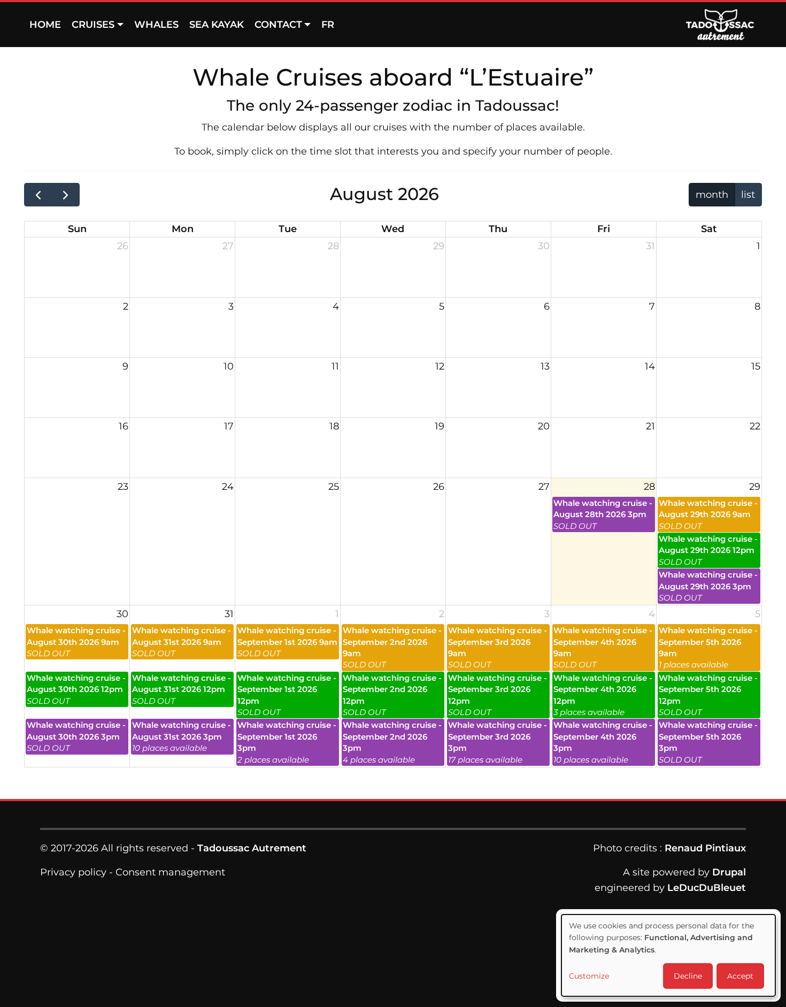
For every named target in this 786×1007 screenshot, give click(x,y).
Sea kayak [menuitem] (216, 24)
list (748, 195)
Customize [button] (589, 976)
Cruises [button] (93, 24)
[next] (65, 194)
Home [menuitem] (45, 24)
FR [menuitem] (327, 24)
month (712, 195)
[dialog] (668, 955)
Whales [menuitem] (156, 24)
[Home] (724, 24)
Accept (740, 976)
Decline (688, 976)
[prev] (38, 194)
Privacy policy (73, 872)
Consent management (170, 872)
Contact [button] (278, 24)
